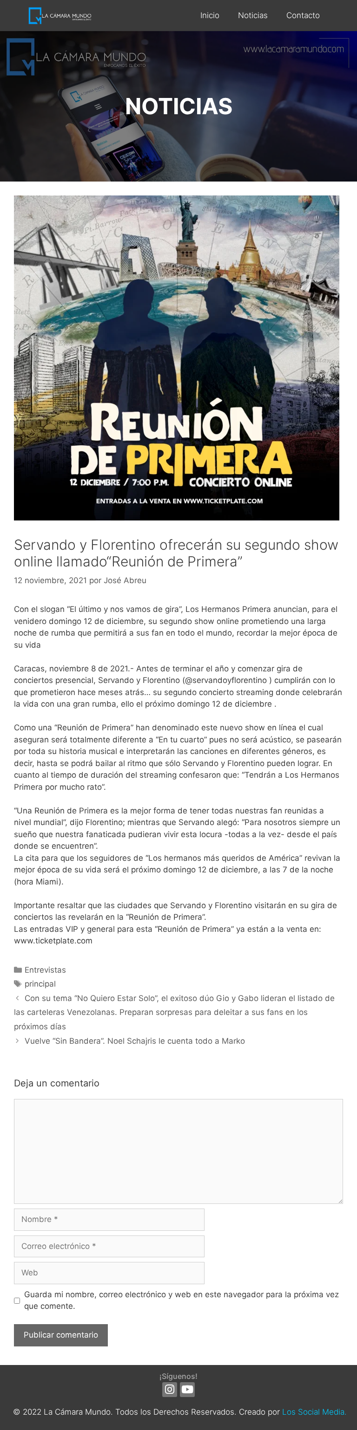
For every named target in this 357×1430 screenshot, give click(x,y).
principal (40, 983)
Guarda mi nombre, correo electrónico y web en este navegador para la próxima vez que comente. (181, 1300)
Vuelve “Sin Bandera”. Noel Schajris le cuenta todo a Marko (135, 1041)
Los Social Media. (314, 1412)
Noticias (253, 15)
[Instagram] (169, 1389)
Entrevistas (45, 970)
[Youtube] (187, 1389)
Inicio (209, 15)
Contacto (303, 15)
